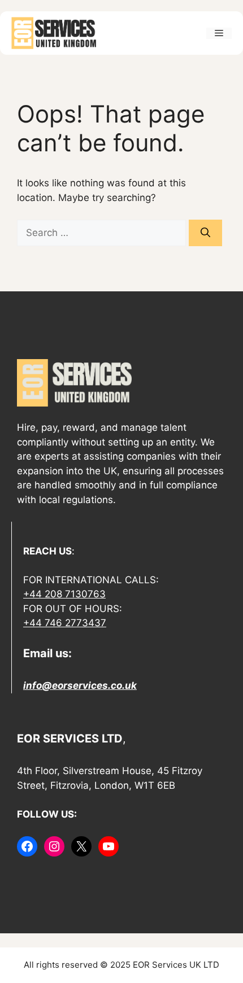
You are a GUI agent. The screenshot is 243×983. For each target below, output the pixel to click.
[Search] (205, 233)
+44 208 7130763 (64, 594)
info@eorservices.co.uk (80, 685)
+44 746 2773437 (64, 622)
